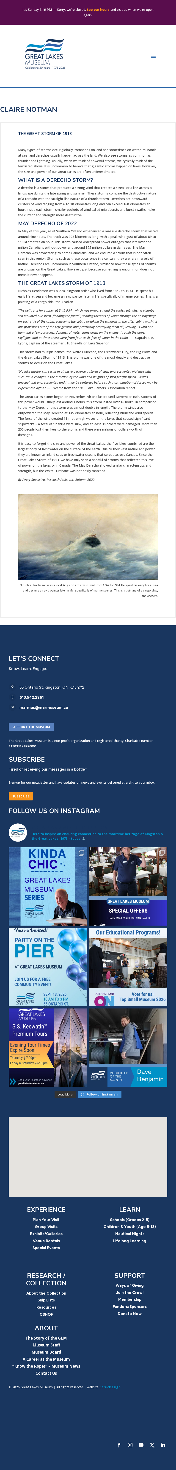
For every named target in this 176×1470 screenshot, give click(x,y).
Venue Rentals (46, 1241)
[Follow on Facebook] (119, 1445)
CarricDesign (110, 1387)
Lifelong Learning (129, 1241)
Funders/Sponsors (130, 1306)
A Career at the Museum (46, 1359)
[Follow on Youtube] (141, 1445)
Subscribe (20, 796)
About (46, 1328)
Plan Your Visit (46, 1219)
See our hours (98, 9)
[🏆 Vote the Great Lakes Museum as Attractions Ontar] (128, 967)
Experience (46, 1209)
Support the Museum (31, 727)
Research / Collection (46, 1279)
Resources (46, 1307)
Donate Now (130, 1313)
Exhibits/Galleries (46, 1233)
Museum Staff (46, 1345)
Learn (129, 1209)
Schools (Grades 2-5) (129, 1219)
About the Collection (46, 1293)
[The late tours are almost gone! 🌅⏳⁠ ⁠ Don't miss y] (48, 1047)
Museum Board (46, 1352)
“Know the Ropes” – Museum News (46, 1366)
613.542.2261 (31, 697)
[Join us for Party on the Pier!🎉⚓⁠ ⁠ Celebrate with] (48, 967)
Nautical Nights (129, 1233)
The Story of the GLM (46, 1338)
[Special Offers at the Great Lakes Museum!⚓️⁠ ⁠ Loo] (128, 886)
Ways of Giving (130, 1285)
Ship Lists (46, 1300)
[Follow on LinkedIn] (163, 1445)
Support (129, 1275)
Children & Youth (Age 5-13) (130, 1226)
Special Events (46, 1247)
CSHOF (46, 1314)
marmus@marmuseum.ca (43, 707)
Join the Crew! (130, 1292)
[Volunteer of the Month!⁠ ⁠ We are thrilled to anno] (128, 1047)
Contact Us (46, 1373)
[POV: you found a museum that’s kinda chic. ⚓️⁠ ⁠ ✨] (48, 886)
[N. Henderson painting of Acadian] (88, 579)
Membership (129, 1299)
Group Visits (46, 1226)
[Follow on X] (152, 1445)
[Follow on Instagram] (130, 1445)
